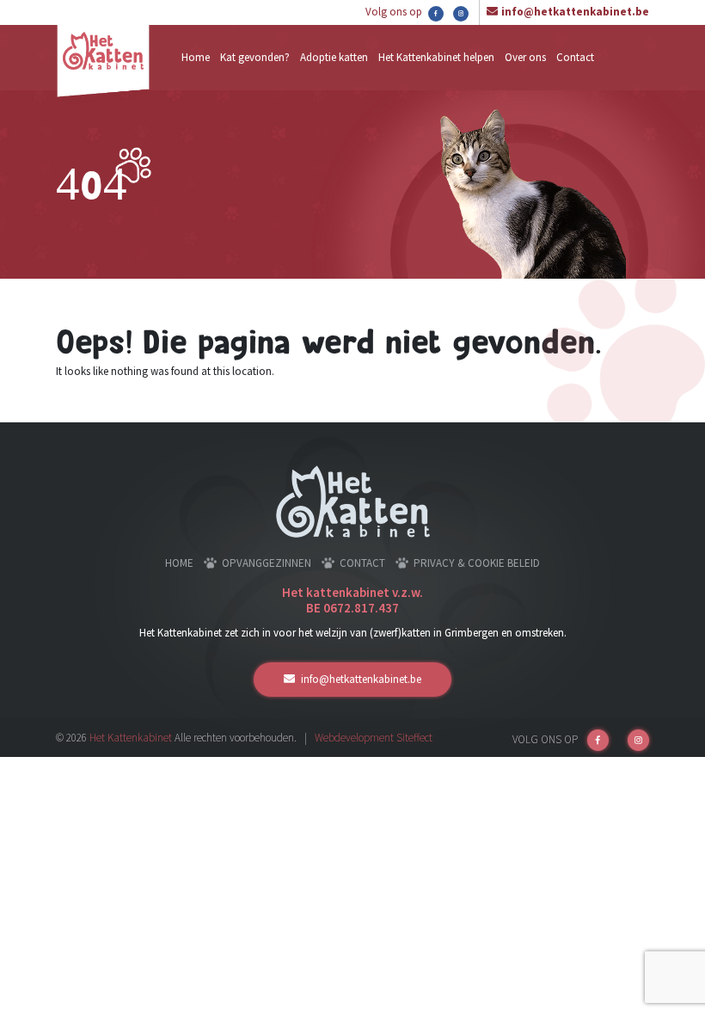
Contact (575, 57)
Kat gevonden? (255, 57)
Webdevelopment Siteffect (373, 737)
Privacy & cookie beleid (477, 563)
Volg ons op (395, 11)
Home (195, 57)
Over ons (525, 57)
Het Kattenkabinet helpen (436, 57)
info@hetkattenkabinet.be (575, 11)
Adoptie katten (334, 57)
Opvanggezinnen (266, 563)
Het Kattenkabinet (130, 737)
